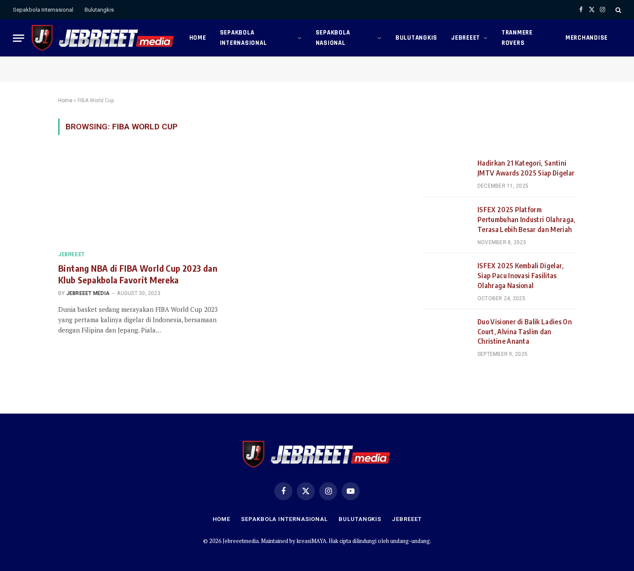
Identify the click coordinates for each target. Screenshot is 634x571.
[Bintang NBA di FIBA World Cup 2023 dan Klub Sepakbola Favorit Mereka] (139, 198)
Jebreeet (465, 38)
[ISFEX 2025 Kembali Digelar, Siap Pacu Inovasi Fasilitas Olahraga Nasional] (446, 276)
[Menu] (18, 38)
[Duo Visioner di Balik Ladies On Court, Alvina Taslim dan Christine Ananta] (446, 332)
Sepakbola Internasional (43, 9)
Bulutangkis (99, 9)
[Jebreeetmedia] (103, 37)
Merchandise (586, 38)
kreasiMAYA (311, 541)
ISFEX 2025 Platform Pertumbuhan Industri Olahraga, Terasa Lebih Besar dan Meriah (526, 219)
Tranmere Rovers (517, 37)
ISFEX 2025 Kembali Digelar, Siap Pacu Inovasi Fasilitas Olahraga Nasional (520, 275)
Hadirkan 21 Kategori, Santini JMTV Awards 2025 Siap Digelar (525, 168)
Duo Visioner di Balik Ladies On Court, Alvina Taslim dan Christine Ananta (524, 331)
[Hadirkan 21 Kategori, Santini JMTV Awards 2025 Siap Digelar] (446, 173)
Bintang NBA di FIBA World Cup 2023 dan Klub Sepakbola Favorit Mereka (137, 274)
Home (197, 38)
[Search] (617, 9)
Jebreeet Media (88, 293)
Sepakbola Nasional (333, 37)
